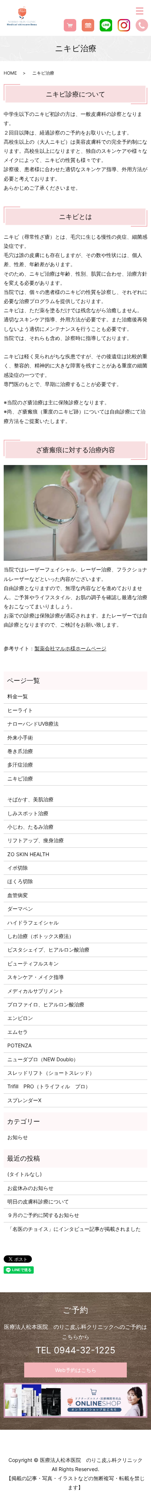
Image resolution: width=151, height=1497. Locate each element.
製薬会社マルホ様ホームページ (70, 648)
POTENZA (19, 1045)
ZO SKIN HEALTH (28, 854)
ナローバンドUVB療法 (33, 724)
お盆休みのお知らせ (30, 1188)
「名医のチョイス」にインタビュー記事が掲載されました (74, 1229)
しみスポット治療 (27, 813)
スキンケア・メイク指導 (35, 977)
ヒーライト (20, 710)
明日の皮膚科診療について (38, 1201)
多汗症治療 (20, 764)
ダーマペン (20, 909)
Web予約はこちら (75, 1370)
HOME (10, 73)
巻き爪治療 (20, 751)
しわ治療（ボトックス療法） (40, 936)
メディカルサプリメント (35, 991)
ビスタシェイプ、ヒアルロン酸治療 (48, 949)
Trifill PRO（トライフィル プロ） (49, 1086)
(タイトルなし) (24, 1174)
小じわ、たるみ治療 (30, 827)
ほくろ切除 (20, 881)
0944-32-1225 (84, 1350)
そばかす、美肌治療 (30, 799)
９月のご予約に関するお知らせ (43, 1215)
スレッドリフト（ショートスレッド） (51, 1073)
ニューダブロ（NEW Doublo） (42, 1059)
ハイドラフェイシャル (33, 922)
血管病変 (17, 895)
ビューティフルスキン (33, 963)
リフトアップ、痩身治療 (35, 840)
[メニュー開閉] (139, 11)
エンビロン (20, 1018)
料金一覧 (17, 696)
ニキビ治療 (20, 778)
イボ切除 (17, 868)
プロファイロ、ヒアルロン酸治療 (45, 1004)
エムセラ (17, 1032)
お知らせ (17, 1137)
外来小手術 (20, 737)
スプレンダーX (24, 1100)
